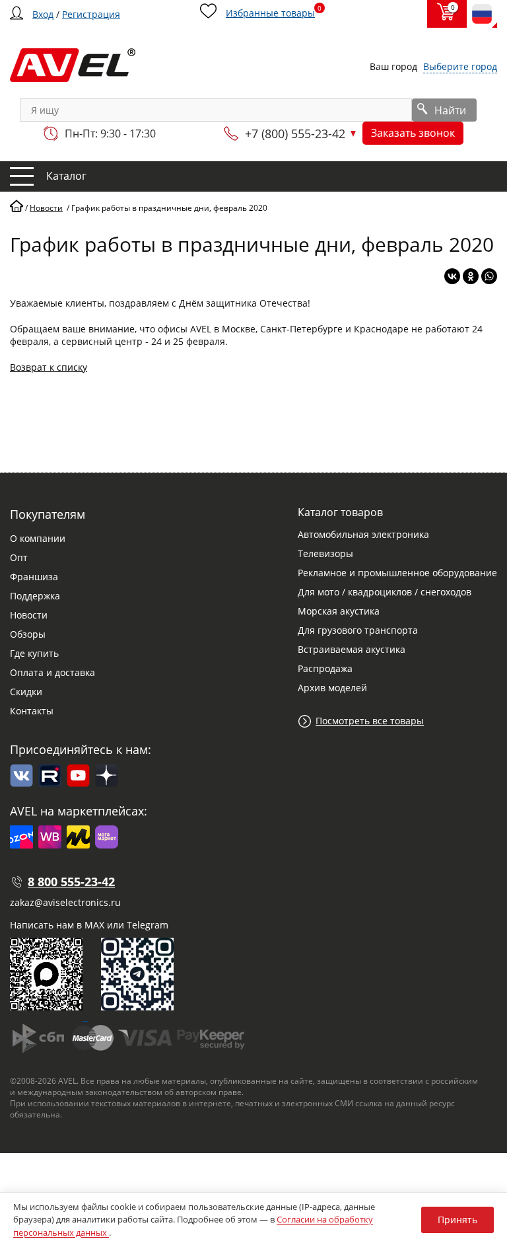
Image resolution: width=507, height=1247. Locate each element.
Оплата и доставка (52, 672)
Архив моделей (332, 687)
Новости (29, 615)
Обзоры (28, 634)
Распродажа (325, 668)
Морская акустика (339, 611)
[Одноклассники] (471, 276)
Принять (457, 1219)
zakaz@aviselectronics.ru (65, 902)
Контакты (31, 710)
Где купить (34, 653)
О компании (37, 538)
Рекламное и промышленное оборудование (397, 572)
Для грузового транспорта (358, 630)
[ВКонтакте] (452, 276)
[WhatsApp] (489, 276)
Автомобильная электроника (363, 534)
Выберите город (460, 66)
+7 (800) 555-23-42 (295, 133)
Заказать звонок (413, 133)
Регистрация (91, 14)
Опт (19, 557)
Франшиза (34, 576)
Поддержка (35, 595)
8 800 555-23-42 (71, 881)
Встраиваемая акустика (351, 649)
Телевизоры (325, 553)
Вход (42, 14)
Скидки (26, 691)
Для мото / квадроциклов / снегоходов (384, 592)
